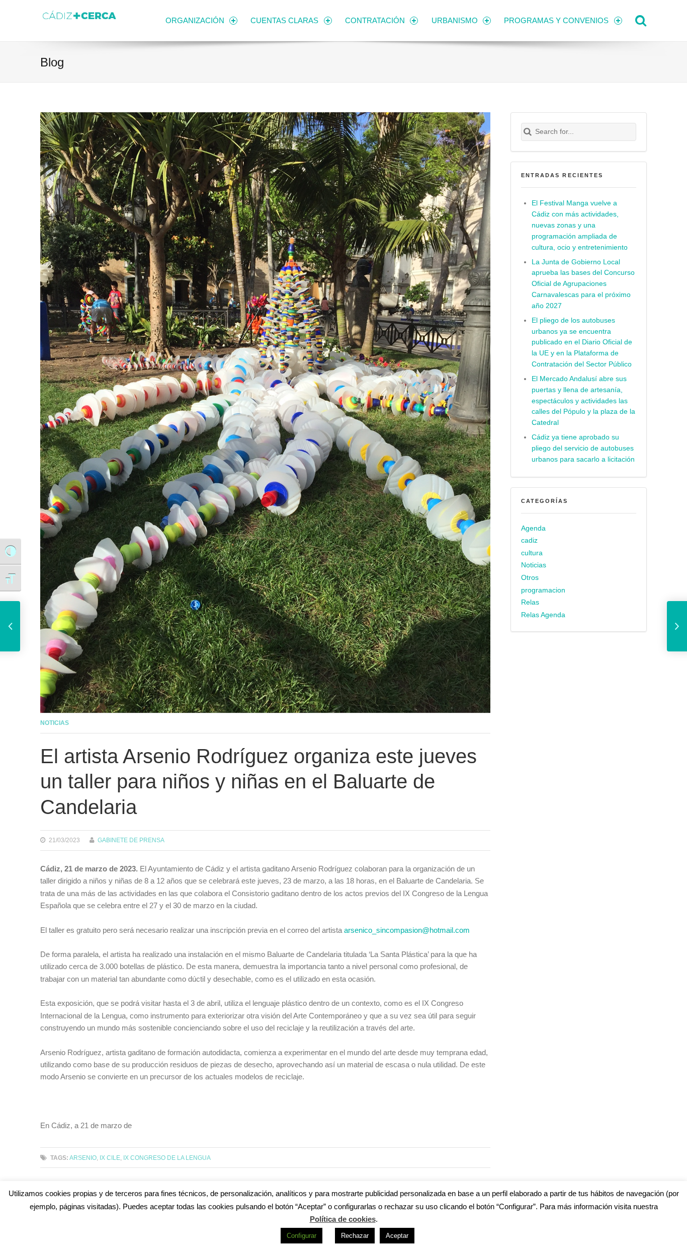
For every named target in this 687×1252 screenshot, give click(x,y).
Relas (530, 602)
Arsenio (83, 1157)
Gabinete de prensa (131, 840)
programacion (543, 590)
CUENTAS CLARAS (284, 20)
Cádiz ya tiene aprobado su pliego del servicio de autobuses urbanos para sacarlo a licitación (583, 448)
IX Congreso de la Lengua (167, 1157)
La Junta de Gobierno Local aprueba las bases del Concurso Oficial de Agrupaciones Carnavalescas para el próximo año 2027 (583, 284)
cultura (532, 553)
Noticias (54, 722)
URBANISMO (455, 20)
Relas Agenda (543, 615)
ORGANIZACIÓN (194, 20)
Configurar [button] (301, 1235)
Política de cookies (343, 1219)
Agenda (533, 528)
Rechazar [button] (355, 1235)
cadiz (529, 540)
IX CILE (110, 1157)
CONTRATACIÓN (375, 20)
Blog (52, 62)
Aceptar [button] (397, 1235)
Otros (530, 577)
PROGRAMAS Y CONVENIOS (556, 20)
